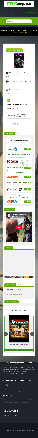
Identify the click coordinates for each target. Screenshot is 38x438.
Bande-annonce (9, 209)
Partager (12, 124)
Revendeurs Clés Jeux (10, 415)
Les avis (19, 284)
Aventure (21, 32)
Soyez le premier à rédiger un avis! (22, 115)
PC (11, 32)
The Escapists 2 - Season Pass (19, 344)
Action (15, 32)
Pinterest (17, 124)
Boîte (18, 133)
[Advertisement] (19, 262)
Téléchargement (10, 133)
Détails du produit (10, 284)
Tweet (15, 124)
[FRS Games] (19, 4)
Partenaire (8, 247)
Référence (10, 290)
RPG (26, 32)
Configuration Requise (11, 301)
